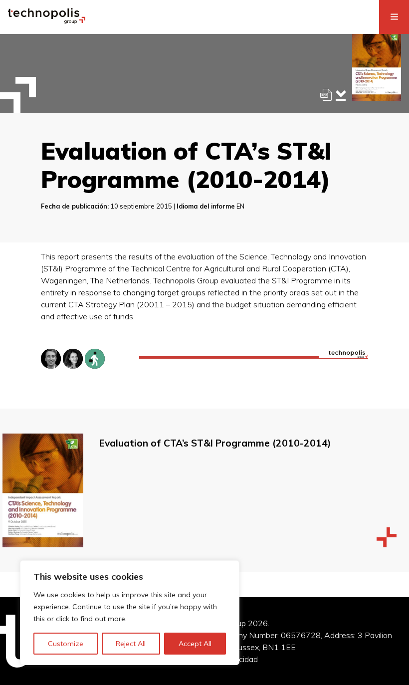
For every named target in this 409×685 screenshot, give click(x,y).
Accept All (195, 643)
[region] (129, 612)
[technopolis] (46, 21)
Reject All (131, 643)
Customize (65, 643)
